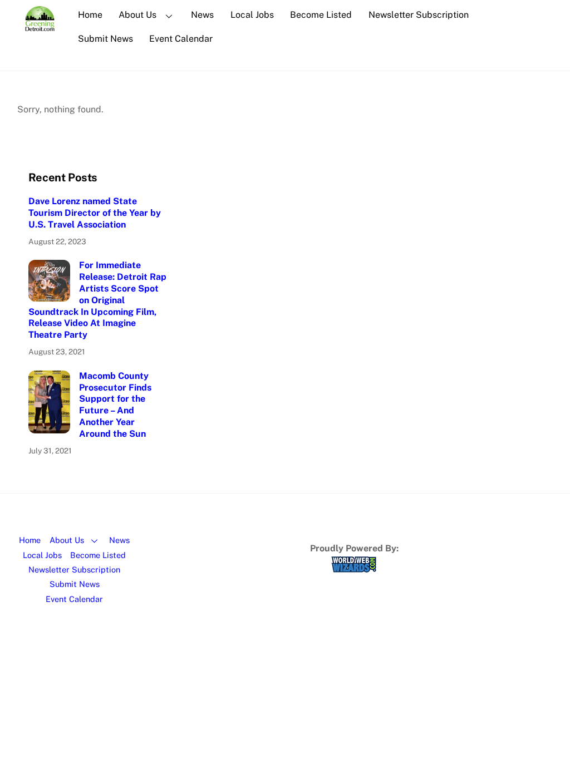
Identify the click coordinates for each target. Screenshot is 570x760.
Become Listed (321, 14)
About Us (137, 14)
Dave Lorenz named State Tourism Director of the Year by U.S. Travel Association (94, 213)
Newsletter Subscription (418, 14)
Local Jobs (252, 14)
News (202, 14)
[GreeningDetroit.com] (39, 25)
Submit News (105, 38)
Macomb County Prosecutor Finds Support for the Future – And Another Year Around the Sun (115, 405)
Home (90, 14)
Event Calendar (181, 38)
